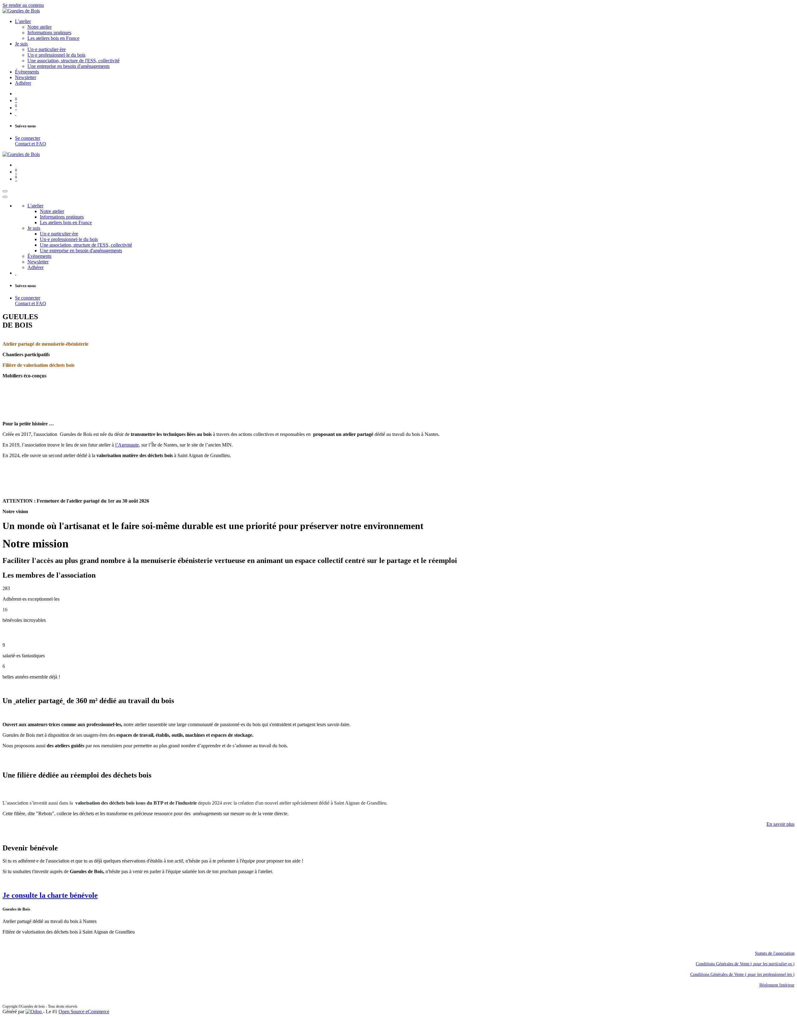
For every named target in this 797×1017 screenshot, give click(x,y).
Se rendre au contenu (23, 5)
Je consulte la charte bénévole (50, 895)
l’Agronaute (127, 444)
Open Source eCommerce (84, 1011)
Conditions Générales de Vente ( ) (745, 964)
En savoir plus (780, 824)
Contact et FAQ (30, 143)
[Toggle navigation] (4, 191)
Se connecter (27, 138)
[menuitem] (23, 21)
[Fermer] (4, 197)
